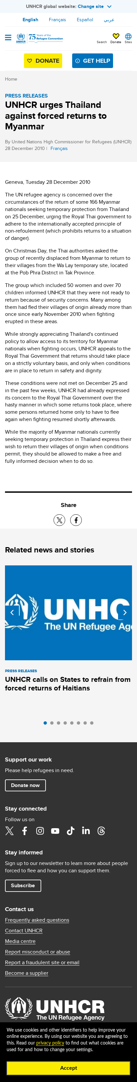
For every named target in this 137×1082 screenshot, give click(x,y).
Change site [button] (91, 6)
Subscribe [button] (23, 885)
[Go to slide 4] (67, 724)
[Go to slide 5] (73, 724)
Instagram (40, 831)
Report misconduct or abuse (37, 952)
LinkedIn (85, 831)
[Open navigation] (8, 38)
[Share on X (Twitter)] (59, 520)
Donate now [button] (25, 785)
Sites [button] (128, 41)
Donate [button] (115, 41)
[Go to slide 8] (93, 724)
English (30, 19)
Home (11, 79)
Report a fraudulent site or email (42, 962)
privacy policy (50, 1043)
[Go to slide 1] (47, 724)
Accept (68, 1068)
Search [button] (102, 41)
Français (57, 19)
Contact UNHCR (24, 930)
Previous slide (12, 612)
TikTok (70, 831)
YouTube (55, 831)
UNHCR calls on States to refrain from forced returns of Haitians (68, 683)
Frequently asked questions (37, 920)
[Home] (39, 38)
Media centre (20, 941)
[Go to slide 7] (86, 724)
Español (85, 19)
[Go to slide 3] (60, 724)
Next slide (125, 612)
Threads (101, 831)
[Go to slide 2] (53, 724)
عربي (109, 19)
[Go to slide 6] (80, 724)
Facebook (24, 831)
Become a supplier (26, 973)
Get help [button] (96, 60)
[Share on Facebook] (76, 520)
